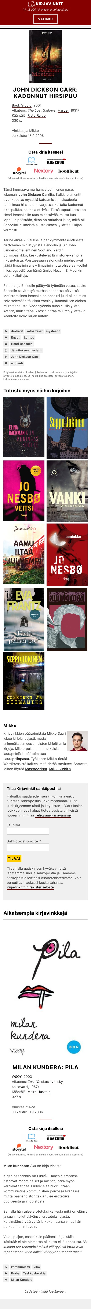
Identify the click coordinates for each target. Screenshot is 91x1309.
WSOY (17, 1076)
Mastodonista (36, 769)
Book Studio (22, 105)
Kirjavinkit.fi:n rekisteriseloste (30, 887)
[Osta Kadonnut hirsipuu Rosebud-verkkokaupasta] (58, 164)
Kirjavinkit (49, 3)
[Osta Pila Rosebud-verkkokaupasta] (58, 1141)
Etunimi (13, 825)
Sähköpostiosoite (24, 841)
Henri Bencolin (22, 343)
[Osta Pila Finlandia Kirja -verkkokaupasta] (33, 1141)
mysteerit (53, 331)
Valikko (45, 19)
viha (37, 1267)
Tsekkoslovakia (34, 1273)
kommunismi (20, 1267)
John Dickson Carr (25, 356)
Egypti (15, 337)
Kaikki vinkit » (60, 769)
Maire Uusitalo (39, 1092)
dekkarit (17, 331)
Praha (15, 1273)
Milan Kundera (21, 1279)
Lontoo (29, 337)
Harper (63, 110)
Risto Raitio (37, 115)
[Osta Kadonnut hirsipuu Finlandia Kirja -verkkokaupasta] (33, 164)
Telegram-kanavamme (53, 815)
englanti (17, 363)
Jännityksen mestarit (26, 350)
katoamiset (34, 331)
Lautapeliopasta (16, 759)
